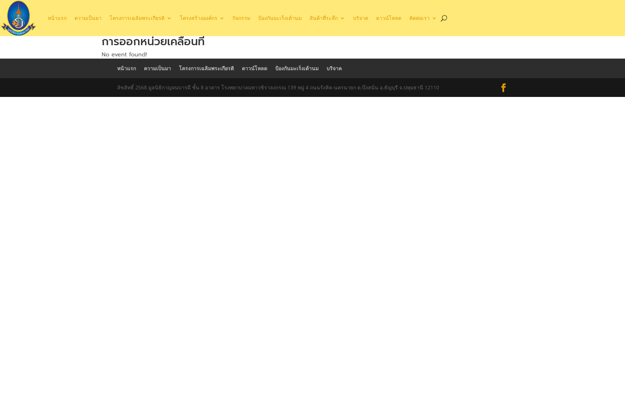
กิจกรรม (241, 17)
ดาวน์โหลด (388, 17)
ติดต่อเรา (419, 17)
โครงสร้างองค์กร (198, 17)
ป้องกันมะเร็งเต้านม (280, 17)
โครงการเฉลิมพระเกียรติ (137, 17)
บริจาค (360, 17)
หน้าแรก (57, 17)
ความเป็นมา (88, 17)
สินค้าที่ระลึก (324, 17)
